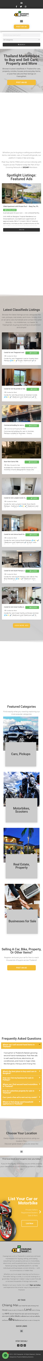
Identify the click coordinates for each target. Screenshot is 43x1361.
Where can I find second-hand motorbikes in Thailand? (20, 1085)
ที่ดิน (11, 1319)
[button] (21, 3)
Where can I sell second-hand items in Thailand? (19, 1045)
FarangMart (8, 1053)
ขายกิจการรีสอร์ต (14, 1316)
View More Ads (21, 625)
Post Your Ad (7, 162)
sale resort (5, 1316)
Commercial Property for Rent (16, 429)
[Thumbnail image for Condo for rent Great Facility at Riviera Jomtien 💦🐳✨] (21, 595)
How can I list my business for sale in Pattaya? (18, 1079)
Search (22, 44)
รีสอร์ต (17, 1320)
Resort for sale (19, 1314)
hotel (19, 1306)
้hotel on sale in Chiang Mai (32, 1320)
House (5, 1310)
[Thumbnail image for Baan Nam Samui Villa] (21, 449)
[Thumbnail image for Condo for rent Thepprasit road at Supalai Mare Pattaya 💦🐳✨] (21, 340)
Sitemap (38, 1354)
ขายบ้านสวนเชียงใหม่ (34, 1316)
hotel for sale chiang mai (30, 1306)
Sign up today (35, 1285)
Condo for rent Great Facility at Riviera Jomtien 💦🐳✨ (22, 607)
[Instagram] (25, 1345)
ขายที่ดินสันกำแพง (24, 1316)
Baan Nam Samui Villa (11, 462)
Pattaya (18, 1064)
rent (7, 1313)
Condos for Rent (11, 356)
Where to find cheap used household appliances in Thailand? (18, 1103)
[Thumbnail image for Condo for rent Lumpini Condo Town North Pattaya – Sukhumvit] (21, 486)
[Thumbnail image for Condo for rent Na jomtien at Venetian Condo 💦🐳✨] (21, 377)
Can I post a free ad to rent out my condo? (20, 1097)
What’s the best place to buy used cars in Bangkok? (19, 1072)
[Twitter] (21, 1345)
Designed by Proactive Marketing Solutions (21, 1357)
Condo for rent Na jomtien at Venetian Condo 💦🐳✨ (21, 389)
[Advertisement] (21, 122)
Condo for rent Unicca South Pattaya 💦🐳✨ (19, 534)
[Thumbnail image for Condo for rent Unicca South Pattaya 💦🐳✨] (21, 522)
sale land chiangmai (32, 1314)
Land (27, 1309)
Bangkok (11, 1064)
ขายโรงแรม (5, 1320)
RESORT (12, 1314)
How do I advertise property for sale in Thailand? (18, 1092)
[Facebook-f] (18, 1345)
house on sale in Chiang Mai (16, 1310)
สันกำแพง (21, 1320)
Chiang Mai (30, 1064)
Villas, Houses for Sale (13, 465)
